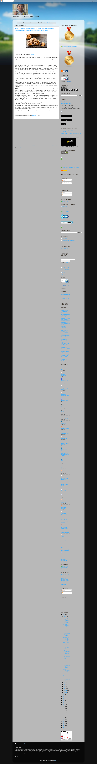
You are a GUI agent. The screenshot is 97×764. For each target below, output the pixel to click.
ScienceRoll (63, 423)
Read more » (17, 113)
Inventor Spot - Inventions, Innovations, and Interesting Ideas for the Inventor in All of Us (65, 452)
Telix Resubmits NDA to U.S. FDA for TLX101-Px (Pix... (66, 659)
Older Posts (54, 145)
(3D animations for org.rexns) (64, 331)
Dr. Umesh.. (65, 238)
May (65, 686)
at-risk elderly (22, 117)
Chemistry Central (65, 532)
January (65, 692)
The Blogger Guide (65, 540)
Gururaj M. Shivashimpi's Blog (65, 395)
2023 (64, 698)
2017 (64, 710)
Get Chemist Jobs (64, 248)
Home (33, 145)
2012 (64, 719)
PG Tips (63, 554)
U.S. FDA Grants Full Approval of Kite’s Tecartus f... (66, 633)
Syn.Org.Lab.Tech (65, 349)
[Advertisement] (36, 131)
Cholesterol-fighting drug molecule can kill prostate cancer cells (71, 102)
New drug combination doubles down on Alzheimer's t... (66, 627)
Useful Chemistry (65, 472)
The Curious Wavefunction (64, 406)
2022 (64, 700)
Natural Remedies (65, 428)
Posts (64, 180)
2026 (64, 614)
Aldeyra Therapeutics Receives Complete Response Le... (66, 672)
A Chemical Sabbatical (63, 501)
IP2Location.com (65, 285)
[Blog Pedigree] (64, 163)
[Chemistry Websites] (69, 67)
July (65, 682)
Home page (65, 334)
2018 (64, 708)
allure (32, 737)
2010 (64, 723)
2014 (64, 716)
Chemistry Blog (64, 418)
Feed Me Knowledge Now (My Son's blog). (69, 130)
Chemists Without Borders (65, 444)
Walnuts (32, 54)
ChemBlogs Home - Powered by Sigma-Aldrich (65, 521)
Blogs (61, 160)
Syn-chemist (63, 584)
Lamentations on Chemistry (64, 381)
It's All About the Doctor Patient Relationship (65, 559)
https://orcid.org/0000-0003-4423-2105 (69, 46)
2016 (64, 712)
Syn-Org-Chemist (65, 574)
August (65, 616)
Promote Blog (66, 160)
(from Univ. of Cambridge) (65, 325)
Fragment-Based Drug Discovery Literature (64, 388)
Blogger (55, 760)
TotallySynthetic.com (65, 368)
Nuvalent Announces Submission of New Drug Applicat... (66, 665)
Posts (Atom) (23, 147)
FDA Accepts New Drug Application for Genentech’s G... (66, 645)
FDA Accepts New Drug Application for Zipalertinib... (66, 620)
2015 (64, 714)
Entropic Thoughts (65, 490)
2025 (64, 694)
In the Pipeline (64, 544)
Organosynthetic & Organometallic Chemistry (65, 478)
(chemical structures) (65, 328)
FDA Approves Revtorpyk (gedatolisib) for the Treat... (66, 639)
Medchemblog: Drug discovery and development (64, 527)
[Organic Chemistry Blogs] (69, 42)
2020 (64, 704)
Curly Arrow (64, 438)
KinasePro (63, 496)
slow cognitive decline (29, 117)
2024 (64, 696)
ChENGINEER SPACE (64, 485)
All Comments (66, 182)
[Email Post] (39, 115)
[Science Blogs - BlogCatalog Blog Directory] (70, 167)
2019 (64, 706)
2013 (64, 717)
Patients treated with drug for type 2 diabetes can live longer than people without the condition (65, 578)
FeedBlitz (68, 262)
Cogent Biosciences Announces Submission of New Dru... (66, 678)
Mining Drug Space (64, 461)
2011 (64, 721)
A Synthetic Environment (64, 514)
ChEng (62, 536)
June (65, 684)
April (65, 688)
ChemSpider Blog (65, 433)
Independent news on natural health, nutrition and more (65, 549)
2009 (64, 725)
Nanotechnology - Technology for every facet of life (71, 133)
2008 (64, 727)
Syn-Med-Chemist (64, 131)
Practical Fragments (63, 375)
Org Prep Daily (64, 400)
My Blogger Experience (63, 507)
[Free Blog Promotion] (66, 157)
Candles (64, 160)
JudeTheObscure (65, 467)
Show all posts (47, 22)
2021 (64, 702)
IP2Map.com (68, 81)
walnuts (35, 117)
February (65, 690)
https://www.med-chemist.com (68, 240)
